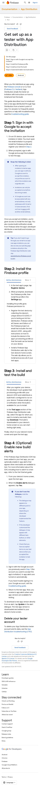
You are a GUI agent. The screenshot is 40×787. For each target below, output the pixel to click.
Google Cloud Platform (9, 765)
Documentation (9, 9)
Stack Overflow (7, 727)
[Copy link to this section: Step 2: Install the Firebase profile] (30, 273)
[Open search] (25, 2)
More (27, 280)
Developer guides (8, 678)
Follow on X (5, 708)
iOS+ (10, 75)
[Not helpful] (20, 24)
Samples (4, 685)
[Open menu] (3, 2)
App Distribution (29, 9)
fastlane (18, 89)
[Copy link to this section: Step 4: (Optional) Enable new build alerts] (15, 451)
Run (8, 20)
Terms (4, 777)
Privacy (10, 777)
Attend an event (7, 715)
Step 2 (28, 147)
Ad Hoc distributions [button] (13, 280)
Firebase (7, 17)
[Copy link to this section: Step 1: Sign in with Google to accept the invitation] (27, 131)
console (14, 87)
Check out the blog (8, 701)
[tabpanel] (20, 323)
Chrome (4, 758)
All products (6, 768)
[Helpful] (17, 24)
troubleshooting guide (20, 114)
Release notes (6, 734)
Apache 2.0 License (8, 658)
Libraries (4, 688)
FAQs (3, 741)
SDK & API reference (8, 681)
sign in (24, 209)
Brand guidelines (7, 737)
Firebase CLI (10, 89)
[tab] (13, 279)
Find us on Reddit (7, 704)
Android (21, 75)
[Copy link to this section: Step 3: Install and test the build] (27, 375)
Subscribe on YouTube (9, 711)
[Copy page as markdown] (13, 50)
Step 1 (28, 569)
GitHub (4, 692)
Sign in (35, 3)
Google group (6, 731)
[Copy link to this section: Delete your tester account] (17, 622)
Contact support (7, 724)
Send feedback (12, 29)
